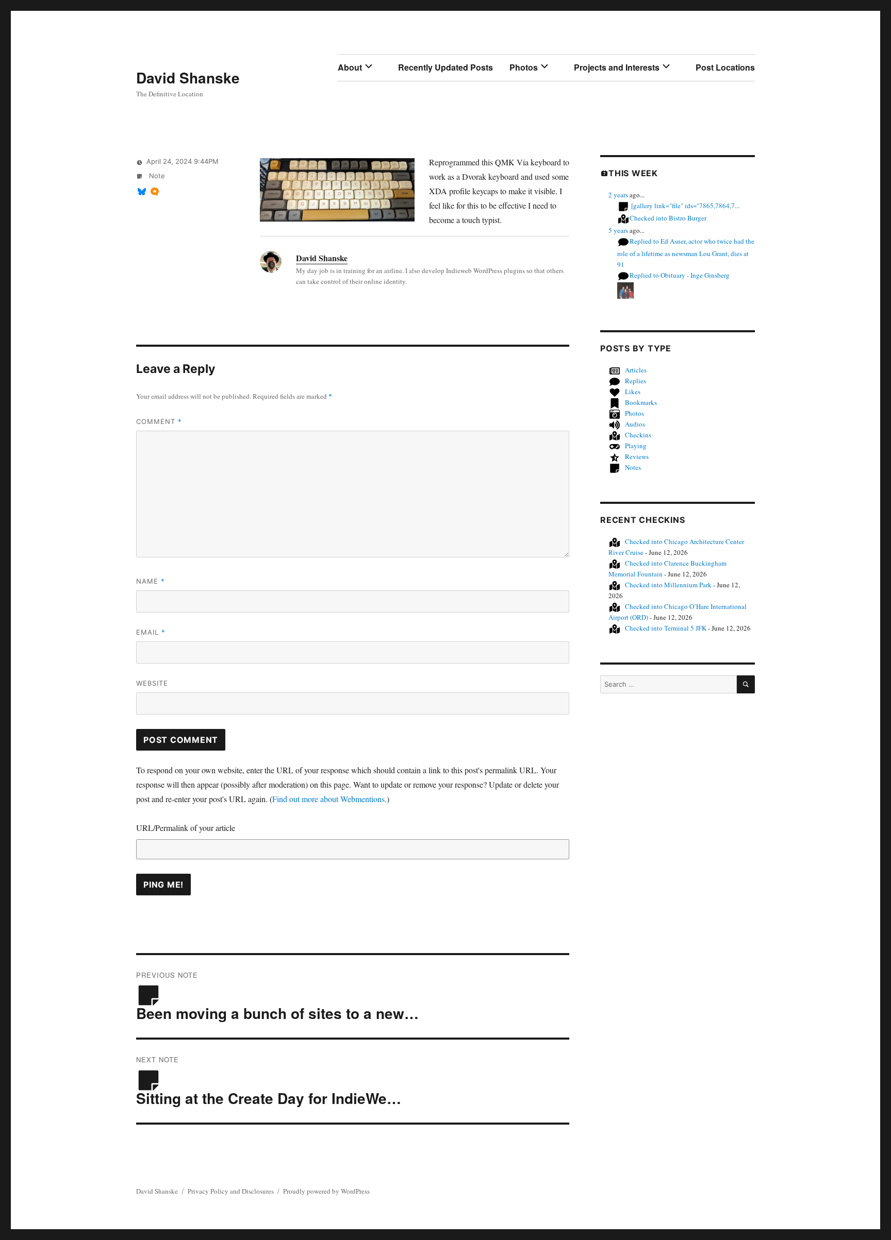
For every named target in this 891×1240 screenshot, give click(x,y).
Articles (636, 370)
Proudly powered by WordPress (326, 1191)
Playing (636, 445)
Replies (635, 380)
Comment (159, 421)
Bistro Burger (668, 218)
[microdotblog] (155, 191)
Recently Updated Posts (445, 67)
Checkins (638, 434)
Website (152, 683)
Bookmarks (641, 402)
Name (150, 581)
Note (156, 176)
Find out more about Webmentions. (329, 798)
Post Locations (725, 67)
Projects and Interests (616, 67)
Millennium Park (668, 584)
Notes (633, 467)
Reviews (637, 456)
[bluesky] (142, 191)
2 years (618, 194)
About (350, 67)
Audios (635, 424)
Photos (523, 67)
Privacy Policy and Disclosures (231, 1191)
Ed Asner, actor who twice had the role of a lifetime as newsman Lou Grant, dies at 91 (685, 252)
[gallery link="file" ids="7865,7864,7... (685, 205)
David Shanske (188, 77)
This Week (633, 173)
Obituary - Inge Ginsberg (680, 275)
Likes (632, 391)
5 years (618, 230)
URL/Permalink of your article (185, 827)
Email (151, 632)
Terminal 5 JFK (665, 628)
